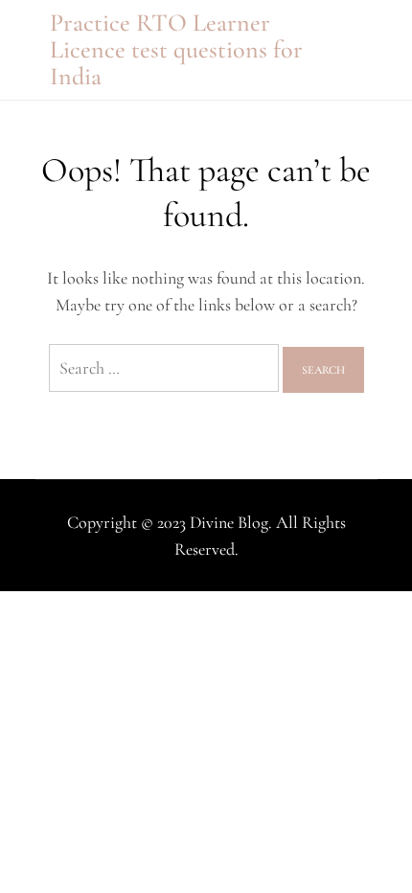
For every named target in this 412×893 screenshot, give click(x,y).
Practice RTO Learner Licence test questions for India (176, 49)
